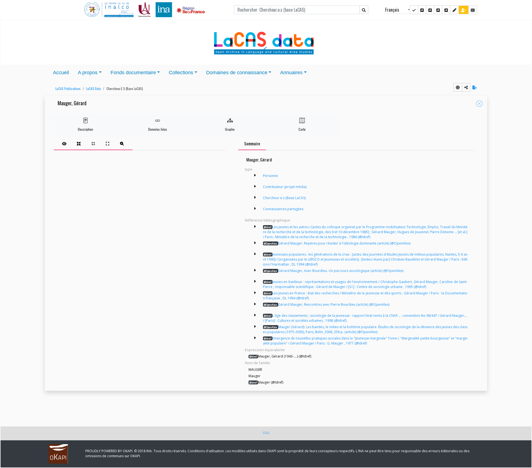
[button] (67, 88)
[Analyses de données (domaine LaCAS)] (446, 10)
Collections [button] (181, 72)
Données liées (157, 129)
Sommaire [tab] (252, 143)
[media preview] (64, 143)
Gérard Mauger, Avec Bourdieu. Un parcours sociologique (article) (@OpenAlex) (333, 270)
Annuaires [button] (291, 72)
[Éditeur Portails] (414, 10)
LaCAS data (93, 88)
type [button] (248, 169)
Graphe (230, 129)
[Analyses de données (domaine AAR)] (438, 10)
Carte (302, 129)
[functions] (454, 10)
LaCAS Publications (68, 88)
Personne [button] (270, 175)
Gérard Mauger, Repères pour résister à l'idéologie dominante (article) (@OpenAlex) (337, 243)
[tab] (93, 143)
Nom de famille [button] (257, 362)
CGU (266, 433)
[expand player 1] (78, 143)
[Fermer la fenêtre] (479, 103)
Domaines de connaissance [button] (236, 72)
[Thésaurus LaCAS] (422, 10)
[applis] (472, 10)
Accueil (61, 72)
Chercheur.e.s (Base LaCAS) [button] (284, 198)
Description (85, 129)
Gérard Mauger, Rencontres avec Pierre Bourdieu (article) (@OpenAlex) (326, 304)
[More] (254, 175)
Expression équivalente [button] (265, 349)
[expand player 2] (93, 143)
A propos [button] (88, 72)
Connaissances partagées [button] (283, 209)
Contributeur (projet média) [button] (284, 186)
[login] (464, 10)
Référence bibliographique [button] (267, 220)
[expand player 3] (107, 143)
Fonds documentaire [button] (133, 72)
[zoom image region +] (121, 143)
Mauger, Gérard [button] (72, 103)
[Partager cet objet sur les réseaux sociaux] (466, 87)
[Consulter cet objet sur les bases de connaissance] (457, 87)
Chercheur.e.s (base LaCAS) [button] (124, 88)
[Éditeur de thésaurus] (430, 10)
